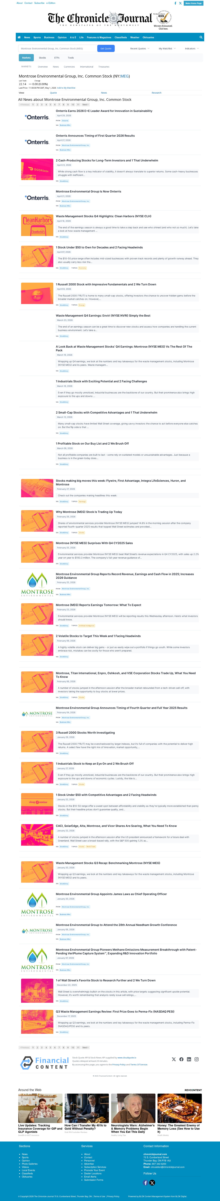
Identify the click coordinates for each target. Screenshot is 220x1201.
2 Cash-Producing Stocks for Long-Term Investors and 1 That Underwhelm (107, 160)
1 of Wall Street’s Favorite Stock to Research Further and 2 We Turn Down (106, 980)
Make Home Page (194, 3)
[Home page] (110, 19)
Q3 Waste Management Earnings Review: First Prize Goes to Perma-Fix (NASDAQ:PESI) (115, 1011)
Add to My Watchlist (66, 87)
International (86, 66)
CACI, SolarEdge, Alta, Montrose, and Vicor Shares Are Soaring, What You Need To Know (116, 826)
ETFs (56, 57)
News (56, 66)
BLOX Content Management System (155, 1196)
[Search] (201, 37)
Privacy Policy (119, 1064)
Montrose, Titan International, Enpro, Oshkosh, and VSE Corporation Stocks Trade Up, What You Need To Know (126, 674)
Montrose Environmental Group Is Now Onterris (88, 191)
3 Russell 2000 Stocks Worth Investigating (85, 732)
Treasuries (103, 66)
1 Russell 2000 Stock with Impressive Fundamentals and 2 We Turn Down (106, 284)
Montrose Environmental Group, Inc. (75, 145)
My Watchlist (165, 48)
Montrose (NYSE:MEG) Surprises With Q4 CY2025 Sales (94, 543)
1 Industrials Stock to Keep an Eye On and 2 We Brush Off (95, 763)
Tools (71, 57)
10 (73, 104)
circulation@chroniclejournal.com (168, 1167)
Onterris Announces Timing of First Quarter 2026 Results (95, 135)
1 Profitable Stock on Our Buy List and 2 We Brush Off (92, 443)
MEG (124, 76)
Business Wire (65, 125)
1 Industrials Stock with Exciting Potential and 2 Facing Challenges (101, 381)
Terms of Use (99, 1196)
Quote (53, 92)
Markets (26, 57)
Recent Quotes (138, 48)
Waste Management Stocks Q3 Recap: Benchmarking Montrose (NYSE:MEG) (108, 863)
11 (78, 104)
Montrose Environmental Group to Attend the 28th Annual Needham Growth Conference (116, 925)
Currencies (69, 66)
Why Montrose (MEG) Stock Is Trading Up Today (89, 512)
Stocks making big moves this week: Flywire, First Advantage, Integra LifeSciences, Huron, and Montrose (121, 482)
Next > (85, 104)
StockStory (64, 181)
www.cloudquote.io (127, 1057)
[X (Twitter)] (174, 1063)
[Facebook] (181, 1063)
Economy (82, 268)
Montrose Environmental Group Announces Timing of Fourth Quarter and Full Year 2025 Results (121, 708)
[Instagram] (196, 1063)
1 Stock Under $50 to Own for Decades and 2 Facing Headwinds (99, 247)
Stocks (42, 57)
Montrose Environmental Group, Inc (75, 964)
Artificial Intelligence (86, 626)
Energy (81, 305)
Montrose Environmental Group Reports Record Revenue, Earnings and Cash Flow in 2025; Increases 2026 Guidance (125, 575)
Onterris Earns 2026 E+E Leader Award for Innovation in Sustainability (104, 111)
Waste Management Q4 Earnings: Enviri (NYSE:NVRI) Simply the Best (103, 315)
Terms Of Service (138, 1064)
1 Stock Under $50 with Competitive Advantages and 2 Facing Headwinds (106, 794)
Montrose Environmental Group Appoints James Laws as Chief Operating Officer (111, 894)
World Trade (90, 846)
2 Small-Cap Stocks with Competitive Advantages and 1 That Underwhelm (106, 412)
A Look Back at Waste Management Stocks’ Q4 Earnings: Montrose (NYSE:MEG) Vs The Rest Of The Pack (124, 348)
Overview (43, 66)
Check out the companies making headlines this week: (88, 495)
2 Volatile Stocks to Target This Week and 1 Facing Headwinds (98, 636)
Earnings (82, 501)
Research (156, 92)
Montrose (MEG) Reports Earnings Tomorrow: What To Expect (98, 605)
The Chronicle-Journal (44, 1196)
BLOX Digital (181, 1196)
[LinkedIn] (189, 1063)
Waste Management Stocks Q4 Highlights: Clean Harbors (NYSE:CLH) (103, 216)
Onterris (65, 121)
